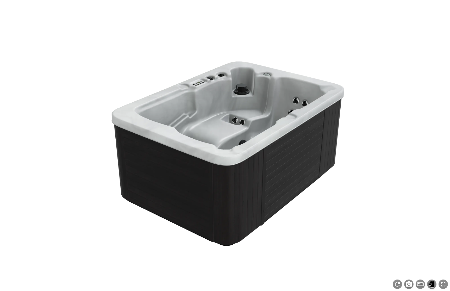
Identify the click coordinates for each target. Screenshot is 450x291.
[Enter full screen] (443, 284)
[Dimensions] (420, 284)
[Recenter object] (397, 284)
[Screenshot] (409, 284)
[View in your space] (431, 284)
